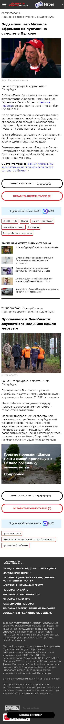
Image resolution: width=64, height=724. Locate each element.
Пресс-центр (47, 568)
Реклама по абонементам (21, 594)
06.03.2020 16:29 (10, 13)
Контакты (10, 585)
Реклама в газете (31, 585)
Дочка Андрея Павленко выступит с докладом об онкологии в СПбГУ (34, 280)
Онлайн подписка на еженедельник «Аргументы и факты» (29, 579)
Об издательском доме (19, 568)
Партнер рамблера (31, 708)
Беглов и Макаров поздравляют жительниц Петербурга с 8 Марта (33, 269)
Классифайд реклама (18, 603)
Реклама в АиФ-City (16, 599)
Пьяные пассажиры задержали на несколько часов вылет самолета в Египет (27, 167)
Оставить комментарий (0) (32, 196)
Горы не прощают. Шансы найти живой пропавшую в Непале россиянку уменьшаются (28, 461)
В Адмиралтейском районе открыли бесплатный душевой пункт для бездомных (34, 260)
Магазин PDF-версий (17, 573)
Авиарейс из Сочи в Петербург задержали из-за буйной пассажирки (37, 290)
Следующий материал (30, 715)
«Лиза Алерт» (9, 375)
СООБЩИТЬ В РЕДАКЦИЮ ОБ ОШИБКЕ (27, 612)
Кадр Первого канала (14, 80)
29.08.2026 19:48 (10, 308)
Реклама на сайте (15, 589)
